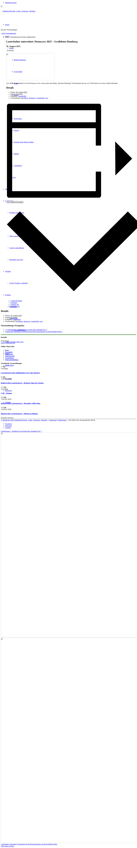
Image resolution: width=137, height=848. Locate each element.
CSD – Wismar (6, 393)
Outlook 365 (14, 304)
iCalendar (13, 303)
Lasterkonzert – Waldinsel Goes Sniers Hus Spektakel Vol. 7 (26, 330)
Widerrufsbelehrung (11, 360)
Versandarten (9, 358)
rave (46, 98)
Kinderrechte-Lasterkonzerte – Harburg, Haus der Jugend (22, 383)
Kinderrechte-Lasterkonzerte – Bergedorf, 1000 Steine (20, 403)
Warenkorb (9, 352)
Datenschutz (62, 420)
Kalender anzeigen (7, 417)
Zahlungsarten (10, 356)
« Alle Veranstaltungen (8, 33)
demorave (32, 98)
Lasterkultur (22, 96)
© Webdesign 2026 (7, 420)
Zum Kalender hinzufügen (15, 202)
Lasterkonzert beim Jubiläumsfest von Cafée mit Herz (20, 373)
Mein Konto (9, 354)
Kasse (7, 350)
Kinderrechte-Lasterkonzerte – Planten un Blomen (19, 414)
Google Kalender (16, 301)
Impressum (53, 420)
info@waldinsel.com (8, 343)
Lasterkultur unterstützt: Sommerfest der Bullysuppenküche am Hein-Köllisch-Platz (34, 332)
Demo (26, 98)
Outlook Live (15, 306)
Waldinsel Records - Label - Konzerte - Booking (30, 420)
